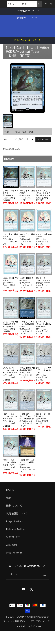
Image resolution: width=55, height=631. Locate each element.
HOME (10, 489)
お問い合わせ (14, 553)
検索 (8, 497)
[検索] (39, 4)
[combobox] (27, 4)
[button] (3, 4)
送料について (14, 505)
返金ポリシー (14, 537)
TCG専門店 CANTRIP (26, 616)
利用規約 (11, 545)
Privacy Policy (15, 529)
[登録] (45, 575)
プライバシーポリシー (41, 621)
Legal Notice (15, 521)
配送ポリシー (34, 626)
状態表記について (17, 513)
